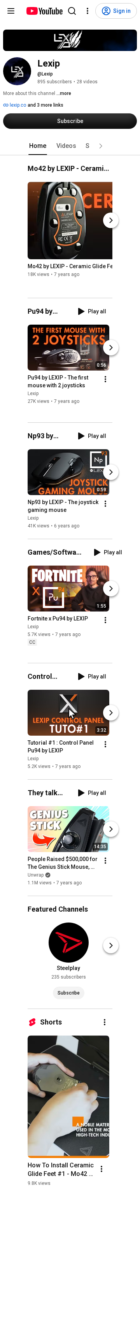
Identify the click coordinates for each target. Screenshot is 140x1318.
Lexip (33, 394)
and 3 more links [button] (45, 105)
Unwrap (36, 875)
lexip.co (17, 105)
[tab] (37, 146)
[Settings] (87, 11)
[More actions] (105, 379)
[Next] (111, 220)
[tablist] (70, 146)
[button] (100, 146)
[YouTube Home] (44, 11)
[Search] (72, 11)
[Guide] (11, 11)
